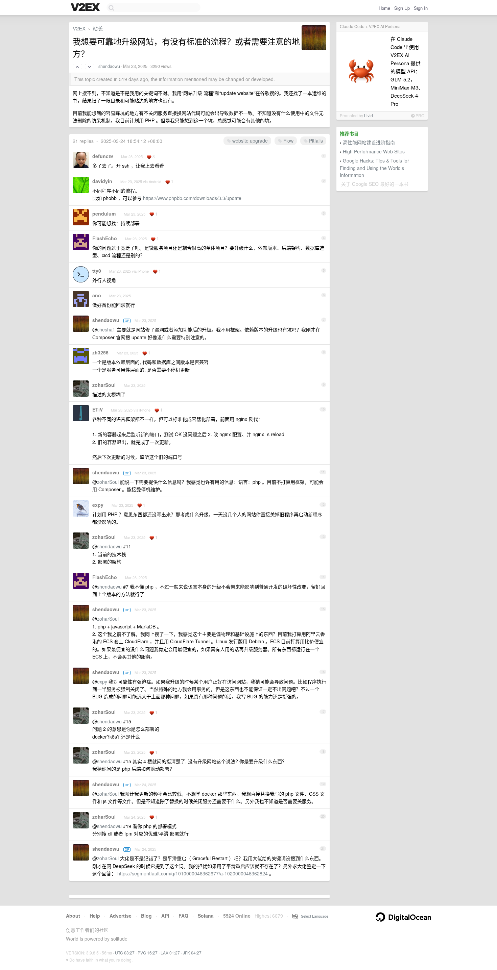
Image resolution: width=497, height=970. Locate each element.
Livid (368, 115)
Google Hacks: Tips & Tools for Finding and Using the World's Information (374, 167)
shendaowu (109, 66)
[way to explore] (86, 8)
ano (96, 295)
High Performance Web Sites (374, 151)
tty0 (96, 270)
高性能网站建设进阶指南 (369, 142)
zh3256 (100, 352)
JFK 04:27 (192, 952)
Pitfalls (315, 140)
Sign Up (402, 8)
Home (384, 8)
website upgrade (249, 140)
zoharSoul (104, 384)
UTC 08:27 (125, 952)
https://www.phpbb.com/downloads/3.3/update (192, 198)
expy (97, 504)
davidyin (102, 181)
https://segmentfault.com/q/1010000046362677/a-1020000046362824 (192, 873)
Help (95, 915)
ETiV (97, 409)
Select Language (313, 916)
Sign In (421, 8)
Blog (146, 915)
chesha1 (106, 329)
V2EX (79, 28)
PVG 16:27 (148, 952)
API (165, 915)
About (73, 915)
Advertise (121, 915)
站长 (98, 28)
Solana (206, 915)
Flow (287, 140)
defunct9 (102, 156)
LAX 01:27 (170, 952)
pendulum (104, 213)
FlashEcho (104, 238)
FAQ (183, 915)
